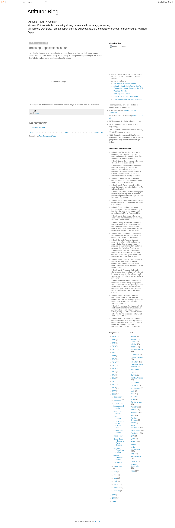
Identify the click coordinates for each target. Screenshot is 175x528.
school (133, 444)
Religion (134, 442)
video (37, 113)
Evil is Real (117, 462)
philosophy (135, 413)
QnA (132, 436)
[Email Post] (35, 110)
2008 (114, 394)
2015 (114, 372)
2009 (114, 391)
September (118, 466)
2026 (114, 336)
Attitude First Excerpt (135, 340)
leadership (135, 383)
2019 (114, 359)
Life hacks (134, 385)
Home (67, 132)
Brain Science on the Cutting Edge (118, 424)
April (116, 481)
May (115, 478)
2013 (114, 378)
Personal (134, 410)
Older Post (99, 132)
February (117, 488)
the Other (134, 461)
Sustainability (136, 457)
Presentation (135, 430)
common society (137, 350)
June (116, 475)
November (118, 400)
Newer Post (34, 132)
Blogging (134, 347)
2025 (114, 340)
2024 (114, 343)
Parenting (134, 407)
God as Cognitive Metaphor (118, 457)
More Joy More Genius (121, 94)
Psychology (135, 433)
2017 (114, 365)
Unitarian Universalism (135, 465)
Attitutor (133, 344)
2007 (114, 495)
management (136, 388)
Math (132, 391)
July (115, 472)
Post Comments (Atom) (47, 136)
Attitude (133, 336)
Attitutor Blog (43, 11)
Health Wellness (137, 378)
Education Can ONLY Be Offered (125, 97)
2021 (114, 352)
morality (134, 397)
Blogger (97, 521)
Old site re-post (136, 402)
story (132, 454)
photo (133, 415)
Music (133, 399)
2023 (114, 346)
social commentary (135, 448)
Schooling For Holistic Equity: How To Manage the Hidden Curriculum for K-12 (128, 87)
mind (132, 394)
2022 (114, 349)
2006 (114, 498)
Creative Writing (137, 357)
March (116, 484)
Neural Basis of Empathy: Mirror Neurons (118, 442)
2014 (114, 375)
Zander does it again (118, 407)
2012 (114, 381)
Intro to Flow (117, 436)
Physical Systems (134, 419)
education (134, 362)
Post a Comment (38, 127)
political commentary (135, 427)
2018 (114, 362)
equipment (135, 369)
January (117, 491)
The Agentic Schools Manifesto (124, 83)
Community (135, 354)
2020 (114, 356)
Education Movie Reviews (137, 366)
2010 (114, 388)
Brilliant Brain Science (118, 432)
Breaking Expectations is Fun (118, 450)
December (118, 397)
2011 (114, 384)
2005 (114, 501)
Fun (132, 372)
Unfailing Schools (120, 91)
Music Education (118, 417)
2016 (114, 368)
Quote (133, 439)
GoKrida (134, 375)
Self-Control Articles (117, 412)
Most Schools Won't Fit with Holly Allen (127, 99)
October (117, 403)
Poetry (133, 423)
